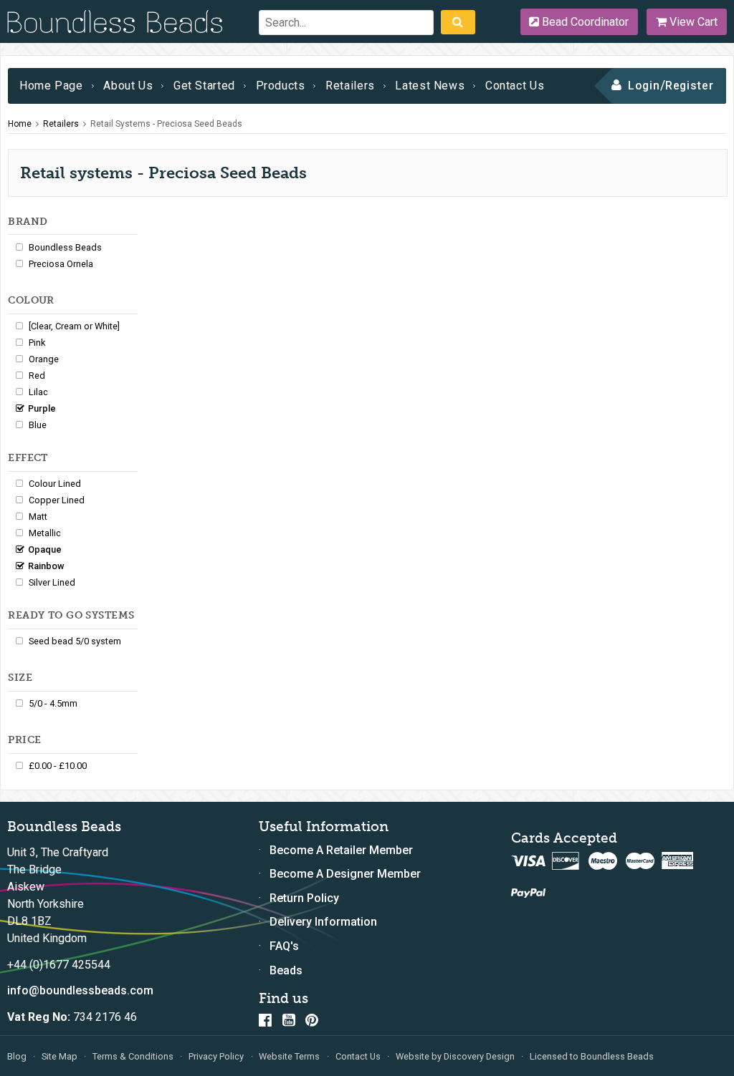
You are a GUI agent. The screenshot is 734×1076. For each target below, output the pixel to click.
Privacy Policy (216, 1056)
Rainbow (46, 566)
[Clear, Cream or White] (74, 326)
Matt (38, 516)
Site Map (59, 1056)
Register (690, 85)
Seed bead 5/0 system (75, 641)
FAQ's (284, 946)
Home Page (51, 85)
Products (280, 85)
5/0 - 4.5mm (53, 703)
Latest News (429, 85)
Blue (38, 425)
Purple (42, 408)
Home (20, 124)
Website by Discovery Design (455, 1056)
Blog (17, 1056)
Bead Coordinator (584, 22)
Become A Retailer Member (341, 850)
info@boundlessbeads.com (80, 990)
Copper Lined (57, 500)
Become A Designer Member (345, 874)
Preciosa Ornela (61, 263)
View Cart (692, 22)
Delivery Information (323, 922)
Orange (44, 359)
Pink (37, 342)
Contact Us (514, 85)
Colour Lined (55, 483)
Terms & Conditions (132, 1056)
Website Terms (289, 1056)
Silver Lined (52, 582)
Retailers (350, 85)
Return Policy (304, 898)
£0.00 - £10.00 (58, 765)
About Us (128, 85)
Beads (286, 970)
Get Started (204, 85)
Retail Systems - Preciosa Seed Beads (166, 124)
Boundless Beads (65, 247)
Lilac (38, 392)
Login (644, 85)
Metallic (45, 533)
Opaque (45, 549)
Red (37, 375)
